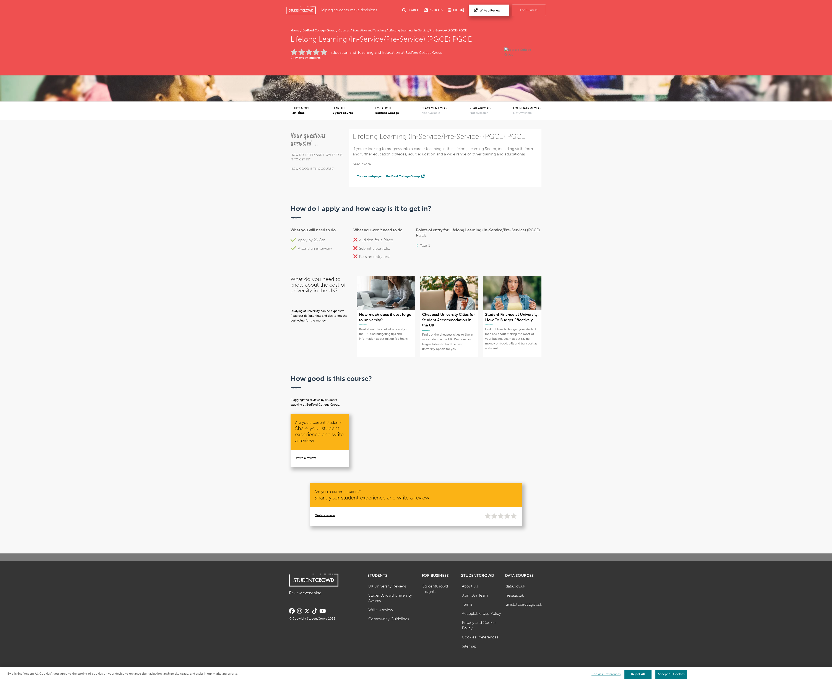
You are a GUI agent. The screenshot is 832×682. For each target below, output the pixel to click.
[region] (416, 674)
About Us (470, 586)
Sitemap (469, 646)
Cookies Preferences (480, 637)
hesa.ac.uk (515, 595)
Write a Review (490, 10)
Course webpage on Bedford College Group (389, 176)
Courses (344, 30)
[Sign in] (462, 10)
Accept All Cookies (671, 674)
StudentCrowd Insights (435, 589)
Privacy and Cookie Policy (479, 625)
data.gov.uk (515, 586)
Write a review (306, 458)
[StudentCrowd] (301, 10)
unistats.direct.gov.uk (524, 604)
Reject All (638, 674)
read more (362, 164)
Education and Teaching (369, 30)
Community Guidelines (388, 619)
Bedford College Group (319, 30)
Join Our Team (475, 595)
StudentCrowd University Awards (390, 598)
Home (295, 30)
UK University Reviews (387, 586)
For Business (528, 10)
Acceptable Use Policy (481, 613)
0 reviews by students (305, 58)
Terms (467, 604)
